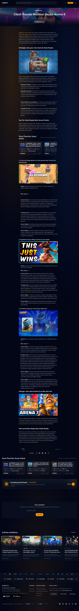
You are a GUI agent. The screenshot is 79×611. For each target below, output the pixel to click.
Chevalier (37, 420)
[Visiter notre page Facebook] (60, 604)
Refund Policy (39, 593)
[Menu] (75, 2)
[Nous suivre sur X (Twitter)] (72, 604)
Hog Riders (51, 112)
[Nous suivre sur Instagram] (63, 604)
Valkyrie (45, 420)
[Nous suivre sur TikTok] (69, 604)
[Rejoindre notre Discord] (66, 604)
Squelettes (28, 292)
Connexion (70, 2)
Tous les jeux (32, 591)
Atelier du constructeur (25, 32)
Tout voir (73, 532)
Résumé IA (39, 21)
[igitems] (4, 2)
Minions (56, 422)
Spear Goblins (24, 423)
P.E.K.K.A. (40, 186)
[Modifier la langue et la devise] (65, 3)
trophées (26, 34)
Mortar (52, 346)
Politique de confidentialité (42, 591)
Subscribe (39, 514)
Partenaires (31, 588)
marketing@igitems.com (23, 593)
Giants (46, 112)
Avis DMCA (38, 595)
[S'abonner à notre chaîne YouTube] (76, 604)
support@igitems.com (67, 590)
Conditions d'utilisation (41, 588)
